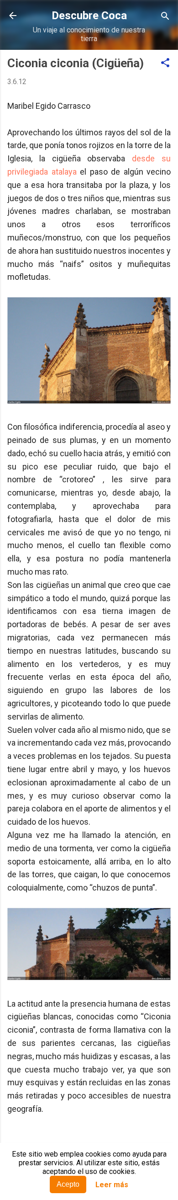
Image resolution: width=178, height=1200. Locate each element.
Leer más (111, 1184)
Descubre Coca (89, 15)
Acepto (68, 1184)
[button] (165, 63)
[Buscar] (165, 17)
